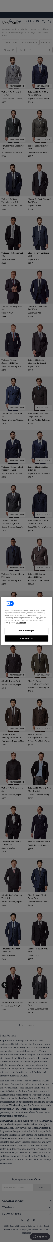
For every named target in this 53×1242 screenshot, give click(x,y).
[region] (26, 621)
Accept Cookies (26, 638)
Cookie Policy (21, 623)
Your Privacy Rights (26, 631)
